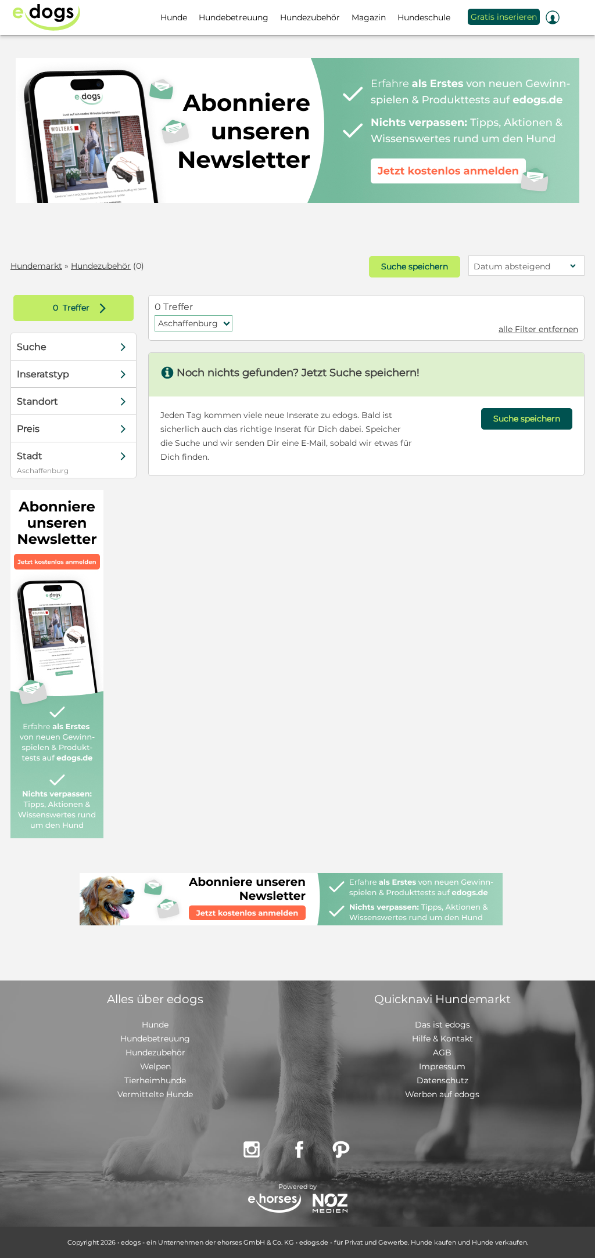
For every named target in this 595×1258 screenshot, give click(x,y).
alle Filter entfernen (538, 329)
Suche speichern (414, 266)
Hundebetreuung (155, 1038)
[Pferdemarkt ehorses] (274, 1204)
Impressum (442, 1066)
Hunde (155, 1024)
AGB (442, 1052)
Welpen (155, 1066)
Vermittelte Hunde (155, 1094)
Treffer (82, 307)
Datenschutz (442, 1080)
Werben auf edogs (442, 1094)
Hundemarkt (36, 266)
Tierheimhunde (155, 1080)
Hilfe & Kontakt (442, 1038)
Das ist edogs (442, 1024)
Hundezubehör (101, 266)
